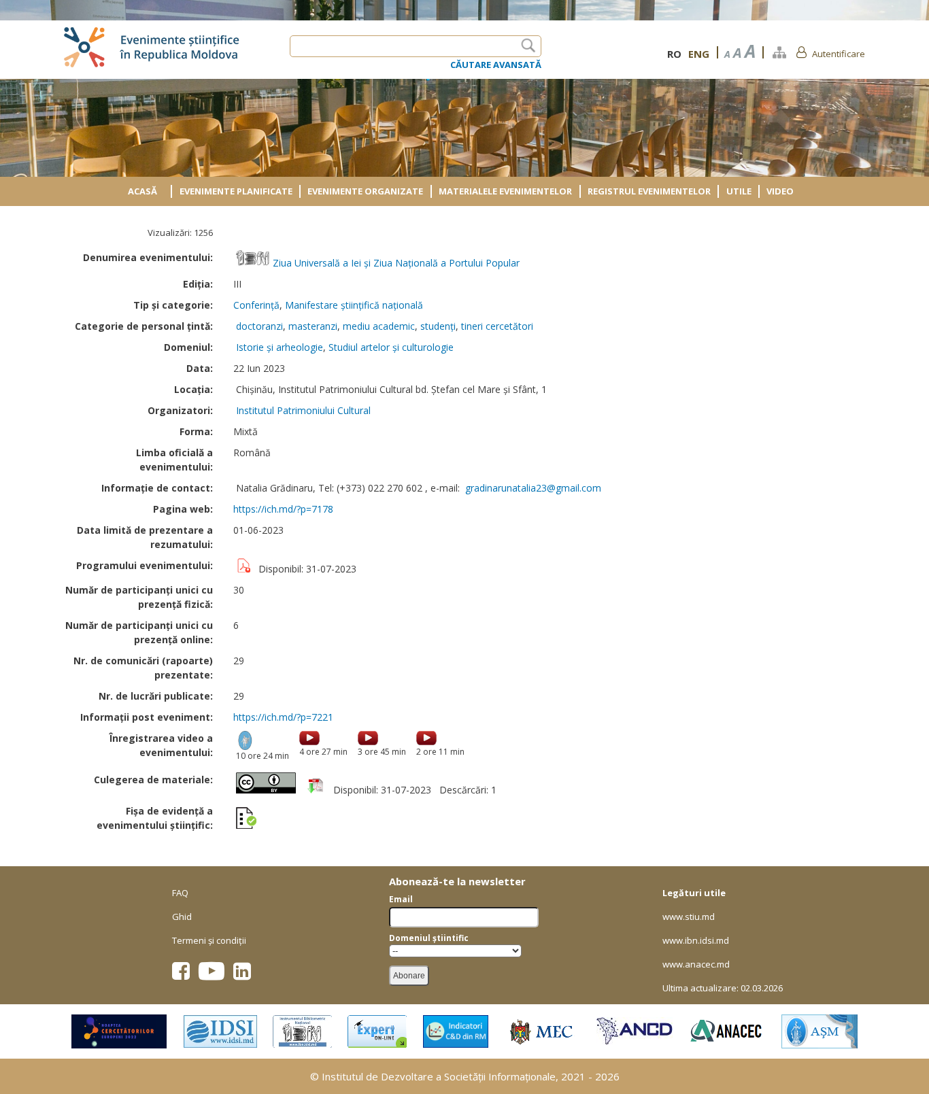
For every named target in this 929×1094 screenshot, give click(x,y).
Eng (698, 54)
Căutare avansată (495, 64)
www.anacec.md (696, 964)
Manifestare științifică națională (354, 304)
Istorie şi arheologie (279, 347)
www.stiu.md (688, 916)
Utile (738, 191)
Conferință (256, 304)
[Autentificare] (801, 52)
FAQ (180, 893)
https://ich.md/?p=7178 (283, 508)
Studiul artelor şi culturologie (391, 347)
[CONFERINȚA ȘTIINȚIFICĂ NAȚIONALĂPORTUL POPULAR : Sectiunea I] (309, 738)
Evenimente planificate (236, 191)
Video (780, 191)
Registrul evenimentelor (649, 191)
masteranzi (312, 326)
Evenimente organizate (365, 191)
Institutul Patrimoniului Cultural (303, 410)
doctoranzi (259, 326)
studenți (438, 326)
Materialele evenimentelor (505, 191)
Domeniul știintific (429, 938)
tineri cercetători (497, 326)
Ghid (182, 916)
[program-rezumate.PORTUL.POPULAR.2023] (316, 789)
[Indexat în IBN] (253, 262)
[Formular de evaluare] (246, 819)
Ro (674, 54)
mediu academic (379, 326)
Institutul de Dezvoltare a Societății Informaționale (439, 1076)
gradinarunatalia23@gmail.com (533, 487)
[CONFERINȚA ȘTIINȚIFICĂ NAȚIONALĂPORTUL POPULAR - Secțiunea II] (368, 738)
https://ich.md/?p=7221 (283, 717)
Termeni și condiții (209, 940)
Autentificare (838, 54)
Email (401, 899)
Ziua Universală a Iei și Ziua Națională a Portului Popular (396, 262)
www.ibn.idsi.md (695, 940)
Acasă (142, 191)
